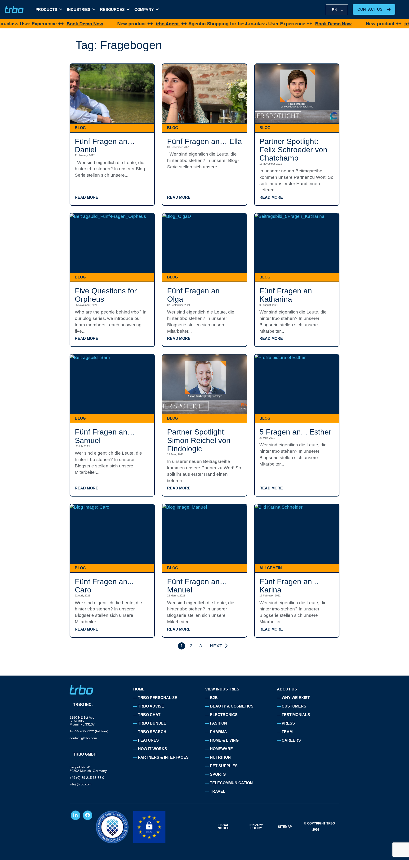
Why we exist (296, 698)
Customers (294, 706)
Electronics (224, 715)
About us (287, 689)
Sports (218, 774)
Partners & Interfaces (163, 757)
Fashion (218, 723)
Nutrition (220, 757)
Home (139, 689)
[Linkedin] (75, 815)
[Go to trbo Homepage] (14, 9)
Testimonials (296, 715)
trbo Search (152, 732)
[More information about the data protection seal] (112, 827)
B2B (214, 698)
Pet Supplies (224, 766)
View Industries (222, 689)
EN (334, 10)
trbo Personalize (157, 698)
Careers (291, 740)
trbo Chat (149, 715)
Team (287, 732)
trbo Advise (151, 706)
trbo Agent (139, 23)
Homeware (221, 749)
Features (148, 740)
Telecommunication (231, 783)
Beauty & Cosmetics (231, 706)
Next (216, 645)
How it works (152, 749)
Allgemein (270, 568)
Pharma (218, 732)
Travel (217, 791)
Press (288, 723)
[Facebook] (87, 815)
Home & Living (224, 740)
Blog (80, 128)
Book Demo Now (55, 23)
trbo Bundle (152, 723)
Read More (86, 197)
